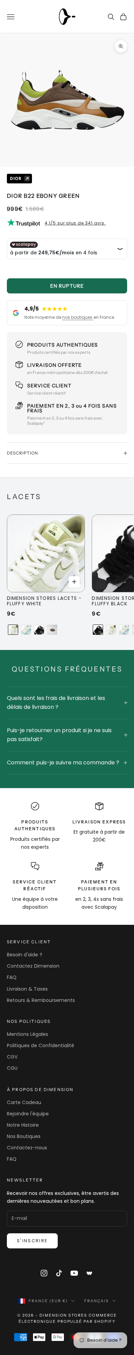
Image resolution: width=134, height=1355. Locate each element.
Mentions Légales (27, 1034)
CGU (12, 1068)
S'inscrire (32, 1240)
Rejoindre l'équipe (28, 1113)
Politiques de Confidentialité (40, 1045)
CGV (12, 1056)
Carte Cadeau (24, 1102)
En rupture (67, 286)
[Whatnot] (89, 1273)
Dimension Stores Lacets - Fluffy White (44, 601)
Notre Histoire (23, 1125)
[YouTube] (74, 1273)
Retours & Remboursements (41, 1000)
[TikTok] (59, 1273)
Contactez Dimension (33, 966)
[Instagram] (44, 1273)
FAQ (11, 977)
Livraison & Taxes (27, 988)
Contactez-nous (27, 1147)
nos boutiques (77, 317)
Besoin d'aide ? (24, 954)
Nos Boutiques (24, 1136)
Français (96, 1300)
